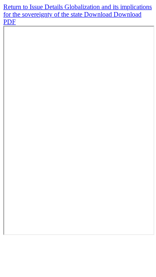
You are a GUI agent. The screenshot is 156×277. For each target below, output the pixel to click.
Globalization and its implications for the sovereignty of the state (77, 10)
